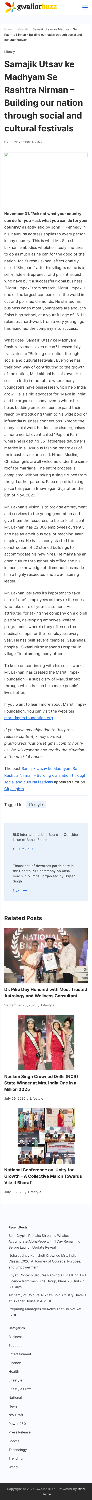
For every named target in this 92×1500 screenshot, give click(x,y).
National (15, 1398)
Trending (16, 1458)
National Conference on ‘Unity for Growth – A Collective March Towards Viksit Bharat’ (43, 1176)
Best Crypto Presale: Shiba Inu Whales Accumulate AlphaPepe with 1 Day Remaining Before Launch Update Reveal (44, 1241)
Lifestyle (11, 52)
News (13, 1406)
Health (14, 1371)
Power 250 (17, 1424)
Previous (26, 849)
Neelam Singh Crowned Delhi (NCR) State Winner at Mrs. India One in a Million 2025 (41, 1083)
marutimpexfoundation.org (28, 718)
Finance (15, 1363)
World (13, 1467)
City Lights (14, 789)
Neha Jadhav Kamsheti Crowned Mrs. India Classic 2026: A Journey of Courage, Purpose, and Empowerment (45, 1261)
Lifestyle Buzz (20, 1389)
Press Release (20, 1432)
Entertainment (20, 1354)
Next (17, 890)
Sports (14, 1441)
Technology (18, 1450)
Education (16, 1346)
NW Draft (16, 1415)
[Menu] (85, 7)
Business (15, 1337)
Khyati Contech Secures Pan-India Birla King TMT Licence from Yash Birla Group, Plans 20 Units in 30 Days (48, 1281)
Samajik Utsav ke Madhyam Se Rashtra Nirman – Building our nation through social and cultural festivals (45, 775)
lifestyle (36, 804)
